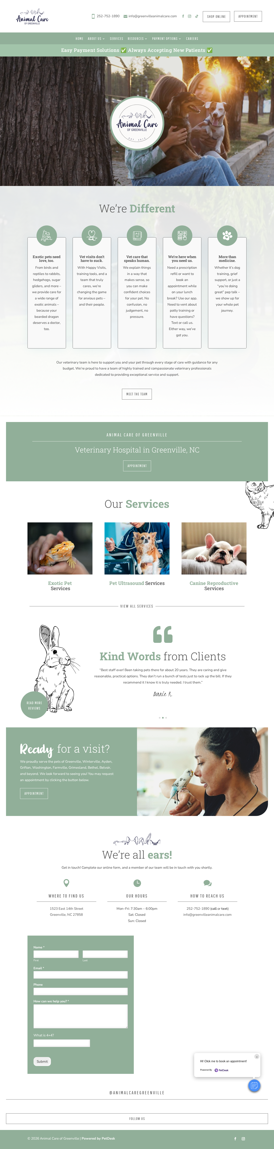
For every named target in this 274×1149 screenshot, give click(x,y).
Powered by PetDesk (98, 1138)
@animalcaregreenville (137, 1092)
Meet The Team (137, 394)
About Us (94, 39)
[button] (254, 1085)
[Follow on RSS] (196, 16)
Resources (136, 39)
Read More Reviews (34, 705)
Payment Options (165, 39)
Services (116, 39)
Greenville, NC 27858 (66, 914)
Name (39, 947)
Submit (42, 1061)
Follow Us (137, 1119)
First (36, 960)
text (224, 908)
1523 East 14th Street (66, 908)
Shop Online (216, 16)
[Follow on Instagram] (189, 16)
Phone (38, 985)
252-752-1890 (108, 16)
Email (38, 968)
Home (79, 39)
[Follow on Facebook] (183, 16)
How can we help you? (51, 1001)
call (214, 908)
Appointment (248, 16)
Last (85, 960)
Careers (192, 39)
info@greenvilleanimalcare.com (153, 16)
